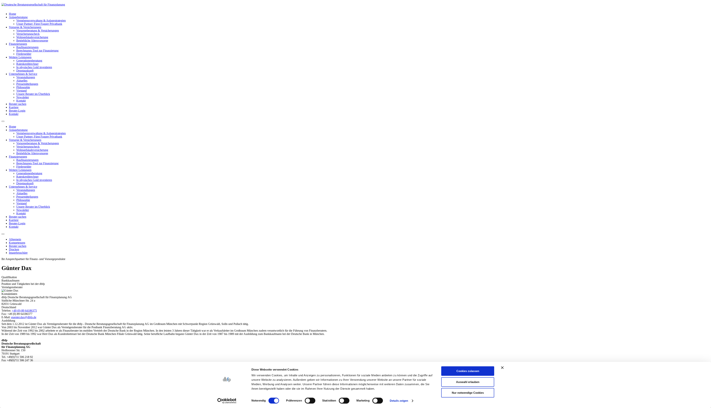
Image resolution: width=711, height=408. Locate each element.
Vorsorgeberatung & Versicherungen (37, 30)
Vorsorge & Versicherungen (25, 27)
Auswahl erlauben (467, 382)
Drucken (14, 249)
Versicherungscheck (28, 33)
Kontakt (21, 100)
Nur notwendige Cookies (468, 392)
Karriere (14, 107)
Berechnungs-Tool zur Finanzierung (37, 50)
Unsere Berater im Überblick (33, 94)
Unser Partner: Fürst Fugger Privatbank (39, 23)
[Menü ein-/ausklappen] (2, 234)
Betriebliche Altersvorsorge (32, 40)
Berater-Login (17, 110)
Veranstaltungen (25, 77)
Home (12, 13)
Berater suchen (17, 104)
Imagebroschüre (18, 252)
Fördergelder (23, 53)
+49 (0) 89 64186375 (24, 310)
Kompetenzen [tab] (17, 242)
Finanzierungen (18, 43)
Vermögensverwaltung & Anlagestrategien (41, 20)
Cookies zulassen (467, 371)
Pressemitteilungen (27, 83)
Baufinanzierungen (27, 47)
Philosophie (23, 87)
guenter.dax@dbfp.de (23, 317)
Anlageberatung (18, 17)
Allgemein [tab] (15, 239)
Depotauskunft (25, 70)
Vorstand (21, 90)
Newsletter (22, 97)
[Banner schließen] (502, 367)
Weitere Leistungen (20, 57)
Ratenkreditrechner (27, 63)
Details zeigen (399, 400)
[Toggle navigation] (2, 121)
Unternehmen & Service (23, 73)
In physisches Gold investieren (34, 67)
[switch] (310, 401)
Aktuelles (21, 80)
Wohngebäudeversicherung (32, 37)
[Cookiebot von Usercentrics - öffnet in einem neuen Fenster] (227, 401)
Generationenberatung (29, 60)
